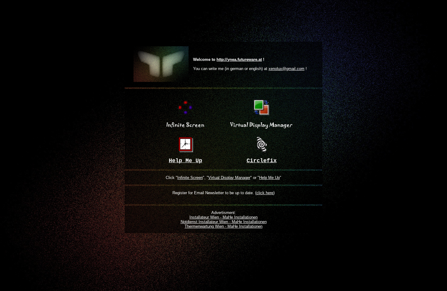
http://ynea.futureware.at (239, 59)
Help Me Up (269, 177)
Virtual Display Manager (229, 177)
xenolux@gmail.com (286, 68)
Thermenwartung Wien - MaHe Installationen (223, 226)
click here (264, 193)
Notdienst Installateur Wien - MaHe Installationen (224, 221)
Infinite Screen (190, 177)
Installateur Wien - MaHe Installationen (223, 217)
